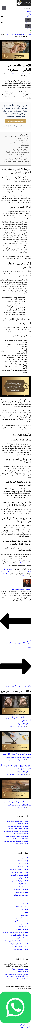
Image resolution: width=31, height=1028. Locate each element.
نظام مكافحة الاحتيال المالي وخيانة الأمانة (15, 932)
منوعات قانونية (12, 805)
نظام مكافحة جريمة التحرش (19, 946)
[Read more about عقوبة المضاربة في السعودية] (15, 799)
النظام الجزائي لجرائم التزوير (19, 881)
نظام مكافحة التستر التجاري (19, 935)
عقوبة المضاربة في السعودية (16, 801)
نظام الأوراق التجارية (22, 892)
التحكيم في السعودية (22, 866)
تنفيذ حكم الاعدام (25, 576)
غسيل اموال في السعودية (8, 571)
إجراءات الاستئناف (10, 757)
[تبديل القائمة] (28, 20)
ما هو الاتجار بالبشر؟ (23, 147)
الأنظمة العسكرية (23, 863)
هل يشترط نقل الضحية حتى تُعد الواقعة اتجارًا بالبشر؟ (17, 155)
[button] (2, 17)
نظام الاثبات (24, 901)
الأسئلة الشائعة (25, 145)
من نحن (29, 13)
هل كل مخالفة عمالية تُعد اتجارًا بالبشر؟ (17, 152)
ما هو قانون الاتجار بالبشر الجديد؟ (19, 149)
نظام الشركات (23, 909)
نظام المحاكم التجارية (21, 918)
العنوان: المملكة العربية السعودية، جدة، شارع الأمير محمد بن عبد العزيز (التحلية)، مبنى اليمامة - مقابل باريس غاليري (16, 976)
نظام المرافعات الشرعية (20, 921)
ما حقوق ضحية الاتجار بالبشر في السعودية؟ (16, 159)
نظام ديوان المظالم (22, 929)
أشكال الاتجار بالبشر (23, 138)
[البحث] (4, 8)
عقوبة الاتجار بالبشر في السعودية (19, 143)
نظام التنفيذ (24, 903)
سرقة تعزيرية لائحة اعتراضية (16, 753)
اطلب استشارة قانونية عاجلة (15, 121)
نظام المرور (24, 923)
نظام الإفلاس (24, 898)
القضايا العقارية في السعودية (19, 872)
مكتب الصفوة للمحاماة (22, 563)
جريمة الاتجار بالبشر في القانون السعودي (17, 136)
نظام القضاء (24, 915)
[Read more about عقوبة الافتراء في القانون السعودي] (15, 715)
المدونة (29, 15)
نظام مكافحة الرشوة (22, 938)
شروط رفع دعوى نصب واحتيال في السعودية (15, 767)
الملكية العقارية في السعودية (19, 875)
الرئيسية (29, 11)
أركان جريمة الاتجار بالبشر (21, 140)
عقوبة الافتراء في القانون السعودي (18, 719)
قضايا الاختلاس (5, 574)
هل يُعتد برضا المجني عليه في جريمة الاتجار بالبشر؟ (16, 162)
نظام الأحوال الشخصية (21, 889)
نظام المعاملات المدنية (21, 926)
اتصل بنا (29, 28)
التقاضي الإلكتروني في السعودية (18, 869)
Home (29, 34)
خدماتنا (29, 17)
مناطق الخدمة (27, 22)
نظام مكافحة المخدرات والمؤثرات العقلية (15, 941)
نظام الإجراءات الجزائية (13, 34)
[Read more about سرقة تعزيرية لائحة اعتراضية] (15, 751)
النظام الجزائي (23, 878)
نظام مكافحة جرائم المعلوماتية (19, 943)
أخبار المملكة (24, 858)
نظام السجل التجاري (22, 906)
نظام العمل (24, 912)
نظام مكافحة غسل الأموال (20, 949)
